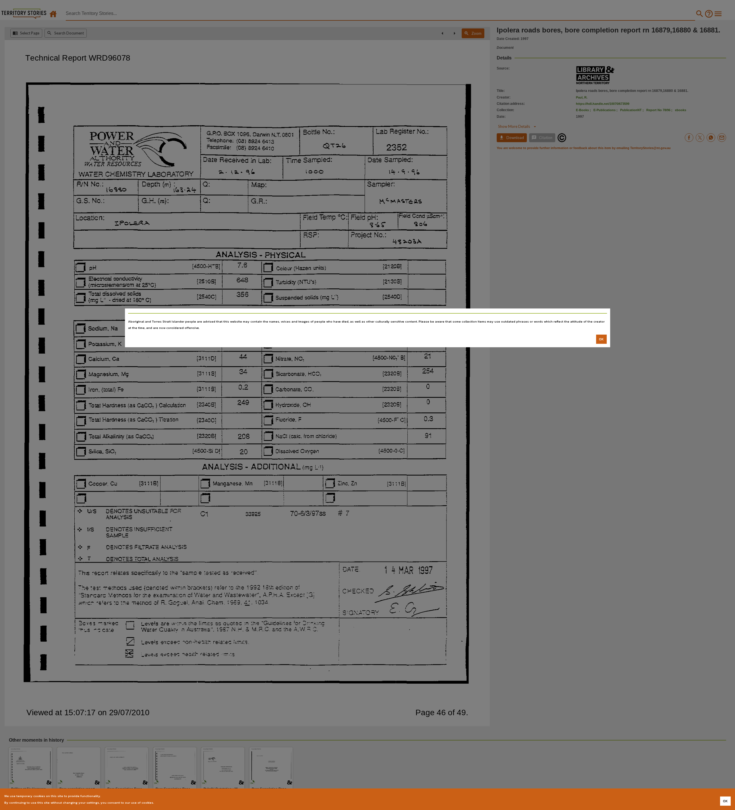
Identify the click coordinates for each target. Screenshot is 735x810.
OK (601, 339)
